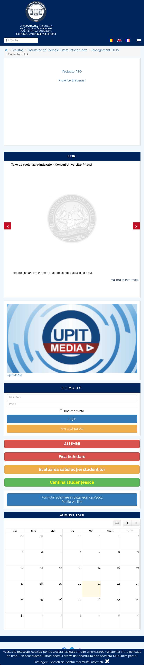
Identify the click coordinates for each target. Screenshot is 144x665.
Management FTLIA (105, 50)
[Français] (128, 40)
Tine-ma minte (74, 411)
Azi (117, 523)
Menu (138, 41)
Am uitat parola (72, 428)
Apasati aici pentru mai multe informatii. (77, 662)
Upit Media (14, 375)
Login (72, 419)
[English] (119, 40)
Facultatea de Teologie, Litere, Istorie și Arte (57, 50)
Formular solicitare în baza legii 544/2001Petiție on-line (72, 499)
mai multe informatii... (125, 280)
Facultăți (18, 50)
